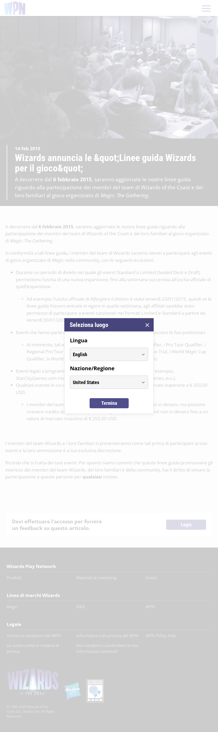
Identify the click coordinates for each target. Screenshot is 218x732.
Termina (109, 403)
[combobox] (104, 354)
